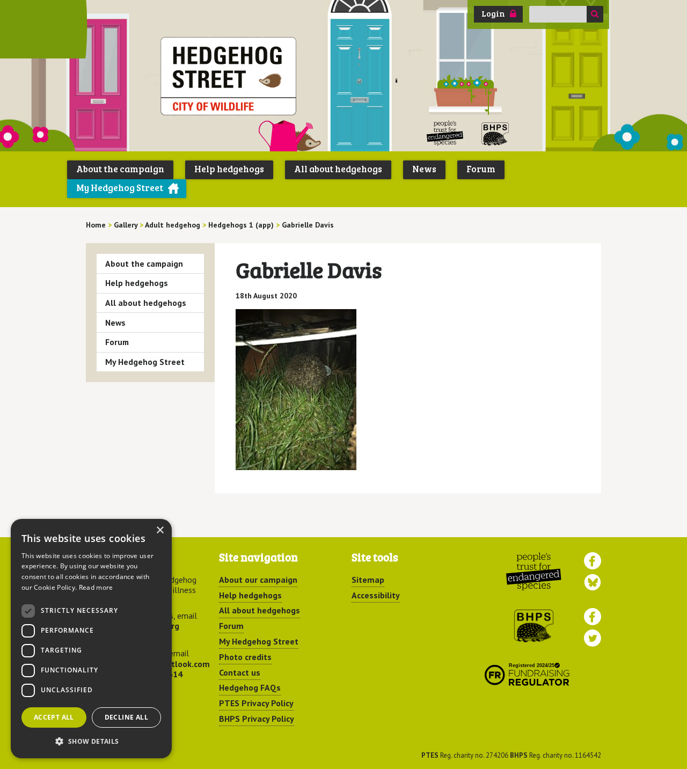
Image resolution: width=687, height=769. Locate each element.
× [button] (160, 530)
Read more (96, 587)
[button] (91, 741)
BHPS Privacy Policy (256, 718)
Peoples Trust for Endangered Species (445, 133)
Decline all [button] (126, 717)
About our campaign (258, 579)
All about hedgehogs (338, 169)
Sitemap (368, 579)
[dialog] (91, 638)
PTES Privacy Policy (256, 703)
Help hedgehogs (229, 169)
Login (493, 13)
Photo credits (245, 656)
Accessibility (376, 595)
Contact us (239, 672)
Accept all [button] (54, 717)
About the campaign (120, 169)
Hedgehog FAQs (250, 687)
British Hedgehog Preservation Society (495, 133)
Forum (480, 169)
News (424, 169)
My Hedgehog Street (119, 187)
